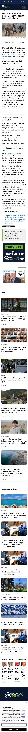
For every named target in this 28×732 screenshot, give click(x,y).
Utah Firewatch (11, 1)
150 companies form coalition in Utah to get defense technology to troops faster (13, 319)
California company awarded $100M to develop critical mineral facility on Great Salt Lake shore (12, 472)
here (17, 238)
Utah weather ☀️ (20, 1)
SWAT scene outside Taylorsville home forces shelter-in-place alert (13, 380)
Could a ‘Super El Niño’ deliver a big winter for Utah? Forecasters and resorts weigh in (13, 410)
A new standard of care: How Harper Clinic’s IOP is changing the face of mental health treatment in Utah (12, 544)
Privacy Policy (7, 717)
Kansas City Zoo (7, 57)
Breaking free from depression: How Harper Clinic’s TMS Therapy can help (12, 572)
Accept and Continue (14, 729)
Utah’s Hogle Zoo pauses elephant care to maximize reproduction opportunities (15, 221)
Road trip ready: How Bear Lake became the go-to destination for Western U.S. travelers (13, 515)
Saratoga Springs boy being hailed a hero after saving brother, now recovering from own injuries (14, 441)
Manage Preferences (14, 725)
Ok (26, 702)
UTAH (3, 10)
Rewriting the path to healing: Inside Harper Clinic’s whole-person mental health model (12, 650)
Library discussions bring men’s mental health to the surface (13, 598)
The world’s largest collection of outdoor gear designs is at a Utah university (13, 349)
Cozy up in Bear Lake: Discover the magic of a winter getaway (12, 623)
